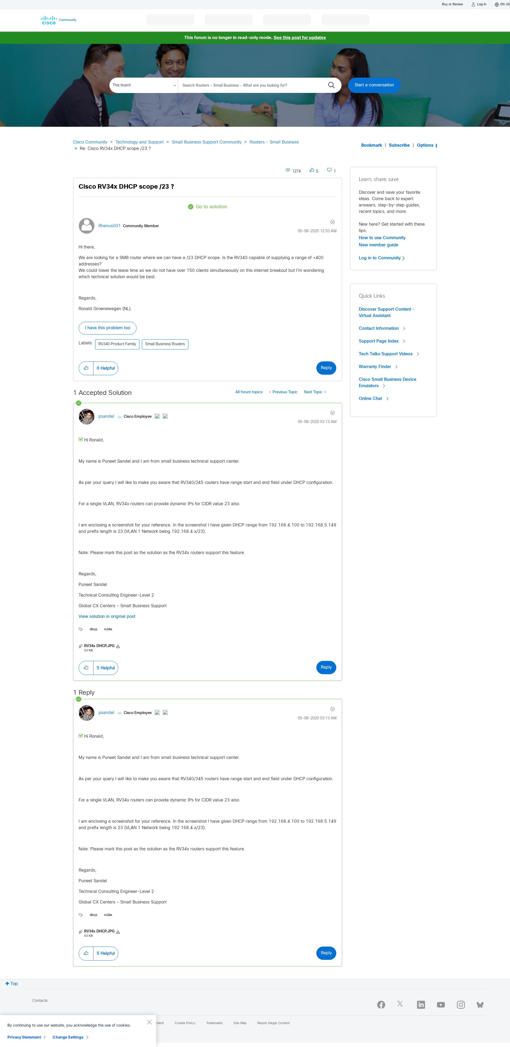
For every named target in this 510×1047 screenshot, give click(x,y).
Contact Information (379, 328)
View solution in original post (107, 617)
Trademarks (214, 1023)
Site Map (239, 1023)
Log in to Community (380, 258)
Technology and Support (140, 142)
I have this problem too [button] (107, 328)
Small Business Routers (165, 344)
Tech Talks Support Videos (386, 354)
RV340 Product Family (117, 344)
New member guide (378, 245)
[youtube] (441, 1005)
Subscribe (399, 145)
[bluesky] (480, 1004)
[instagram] (461, 1005)
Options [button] (425, 145)
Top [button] (14, 984)
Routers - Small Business (274, 142)
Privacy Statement (24, 1037)
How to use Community (382, 238)
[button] (86, 368)
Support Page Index (379, 341)
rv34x (108, 629)
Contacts (40, 1001)
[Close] (149, 1022)
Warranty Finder (375, 367)
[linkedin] (421, 1005)
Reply (326, 368)
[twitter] (401, 1005)
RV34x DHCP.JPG (99, 646)
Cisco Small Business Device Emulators (387, 383)
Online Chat (371, 399)
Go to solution (211, 207)
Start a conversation (374, 85)
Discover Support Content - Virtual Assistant (387, 312)
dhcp (93, 629)
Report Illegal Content (273, 1023)
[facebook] (381, 1005)
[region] (78, 1031)
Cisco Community (90, 142)
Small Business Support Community (206, 142)
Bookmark (371, 145)
